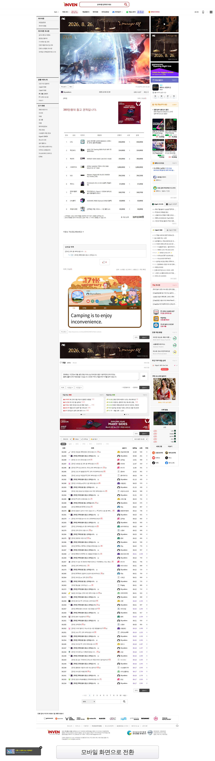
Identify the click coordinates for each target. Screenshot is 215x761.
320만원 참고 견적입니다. (84, 581)
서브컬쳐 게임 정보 (45, 133)
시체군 (122, 577)
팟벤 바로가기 (43, 109)
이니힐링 (92, 301)
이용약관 (86, 726)
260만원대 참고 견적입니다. (85, 636)
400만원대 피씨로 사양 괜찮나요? (84, 609)
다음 (124, 695)
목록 (139, 98)
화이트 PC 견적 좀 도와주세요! (83, 601)
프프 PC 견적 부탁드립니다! (82, 632)
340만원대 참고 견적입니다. (85, 620)
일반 (70, 444)
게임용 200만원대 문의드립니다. (84, 452)
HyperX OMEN (43, 136)
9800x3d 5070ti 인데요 (80, 507)
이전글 (78, 387)
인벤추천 (99, 444)
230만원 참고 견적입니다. (84, 503)
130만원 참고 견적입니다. (84, 487)
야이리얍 (123, 609)
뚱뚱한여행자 (124, 511)
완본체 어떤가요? (79, 538)
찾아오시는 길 (135, 726)
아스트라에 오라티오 (45, 153)
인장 (74, 308)
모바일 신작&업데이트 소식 (47, 52)
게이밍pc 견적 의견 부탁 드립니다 (84, 593)
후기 (90, 444)
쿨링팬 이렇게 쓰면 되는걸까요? (84, 667)
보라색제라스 (124, 526)
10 (120, 695)
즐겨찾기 (95, 439)
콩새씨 (122, 471)
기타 (107, 444)
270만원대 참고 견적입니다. (85, 589)
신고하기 (129, 269)
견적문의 (76, 624)
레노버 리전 (42, 140)
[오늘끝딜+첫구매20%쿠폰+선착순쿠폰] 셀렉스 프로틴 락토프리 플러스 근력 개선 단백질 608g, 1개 (165, 304)
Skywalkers (67, 92)
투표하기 (165, 369)
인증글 (77, 439)
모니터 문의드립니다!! (80, 460)
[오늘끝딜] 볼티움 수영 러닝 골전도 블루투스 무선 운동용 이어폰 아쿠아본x (165, 293)
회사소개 (69, 726)
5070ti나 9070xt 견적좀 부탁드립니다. (85, 546)
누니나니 (123, 660)
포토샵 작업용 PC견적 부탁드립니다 (85, 475)
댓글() (144, 98)
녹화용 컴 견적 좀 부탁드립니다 (83, 464)
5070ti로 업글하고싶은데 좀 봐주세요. (85, 573)
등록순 (69, 363)
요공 (121, 652)
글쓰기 (144, 433)
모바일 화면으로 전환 (107, 752)
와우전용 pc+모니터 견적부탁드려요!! (85, 518)
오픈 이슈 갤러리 (44, 83)
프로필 (84, 308)
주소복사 (64, 332)
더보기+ (102, 395)
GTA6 (40, 156)
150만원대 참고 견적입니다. (85, 515)
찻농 (121, 507)
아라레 (122, 464)
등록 (143, 376)
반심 (121, 679)
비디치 (122, 467)
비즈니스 (77, 726)
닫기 (40, 747)
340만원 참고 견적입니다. (84, 640)
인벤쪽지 (88, 301)
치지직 (41, 113)
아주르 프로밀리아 (44, 150)
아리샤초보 (123, 566)
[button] (81, 414)
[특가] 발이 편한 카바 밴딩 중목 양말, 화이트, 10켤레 (165, 289)
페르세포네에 (124, 554)
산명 (121, 601)
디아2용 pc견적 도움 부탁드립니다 (84, 483)
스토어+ (174, 104)
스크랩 (122, 269)
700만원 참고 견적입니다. (84, 534)
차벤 (40, 116)
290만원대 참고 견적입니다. (85, 683)
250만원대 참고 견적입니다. (85, 456)
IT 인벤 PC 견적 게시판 (142, 87)
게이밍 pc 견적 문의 (80, 577)
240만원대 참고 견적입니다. (85, 648)
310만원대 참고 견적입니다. (85, 550)
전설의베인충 (124, 452)
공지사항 (144, 726)
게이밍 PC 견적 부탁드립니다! (83, 644)
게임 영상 (42, 130)
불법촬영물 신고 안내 (122, 726)
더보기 (97, 301)
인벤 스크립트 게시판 (45, 48)
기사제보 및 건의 (44, 41)
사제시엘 (123, 499)
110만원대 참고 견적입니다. (85, 664)
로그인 (196, 12)
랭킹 (95, 308)
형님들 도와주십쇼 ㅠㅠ (81, 585)
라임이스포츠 (124, 491)
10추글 (86, 439)
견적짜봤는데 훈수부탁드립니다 (84, 526)
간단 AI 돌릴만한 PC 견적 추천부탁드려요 (87, 471)
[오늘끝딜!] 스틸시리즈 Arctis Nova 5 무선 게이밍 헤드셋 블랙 (165, 300)
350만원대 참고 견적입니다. (85, 597)
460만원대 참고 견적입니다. (85, 522)
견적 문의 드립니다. (80, 530)
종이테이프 (123, 475)
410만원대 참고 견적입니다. (85, 495)
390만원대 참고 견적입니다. (85, 613)
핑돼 (121, 538)
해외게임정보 (43, 126)
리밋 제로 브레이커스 (45, 146)
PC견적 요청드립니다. (80, 499)
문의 (77, 444)
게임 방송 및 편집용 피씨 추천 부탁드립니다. (88, 491)
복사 (71, 86)
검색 (124, 701)
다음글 (69, 387)
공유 (117, 269)
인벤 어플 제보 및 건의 (46, 45)
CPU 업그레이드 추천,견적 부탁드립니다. (87, 467)
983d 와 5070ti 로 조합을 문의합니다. (85, 554)
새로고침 (146, 363)
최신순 (75, 363)
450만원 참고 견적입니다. (84, 569)
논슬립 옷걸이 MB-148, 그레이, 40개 (163, 297)
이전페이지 (126, 387)
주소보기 (64, 86)
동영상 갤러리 (43, 38)
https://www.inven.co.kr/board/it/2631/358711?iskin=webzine (85, 331)
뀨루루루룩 (123, 593)
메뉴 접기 (133, 308)
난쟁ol (122, 530)
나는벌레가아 (124, 667)
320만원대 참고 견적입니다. (85, 542)
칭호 (105, 308)
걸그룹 (41, 119)
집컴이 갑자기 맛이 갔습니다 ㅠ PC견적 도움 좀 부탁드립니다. (94, 511)
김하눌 (122, 460)
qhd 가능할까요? (79, 616)
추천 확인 (143, 269)
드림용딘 (123, 483)
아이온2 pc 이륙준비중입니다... (83, 652)
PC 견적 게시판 (43, 97)
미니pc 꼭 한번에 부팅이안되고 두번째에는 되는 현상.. (91, 562)
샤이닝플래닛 (124, 671)
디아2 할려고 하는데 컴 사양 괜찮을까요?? (87, 628)
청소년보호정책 (109, 726)
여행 (40, 123)
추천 (83, 444)
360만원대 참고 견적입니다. (85, 479)
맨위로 (135, 387)
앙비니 (122, 644)
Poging (122, 585)
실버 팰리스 (42, 143)
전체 (63, 444)
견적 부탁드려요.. (79, 566)
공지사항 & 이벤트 (44, 35)
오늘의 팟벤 (42, 90)
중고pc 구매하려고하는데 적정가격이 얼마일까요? (90, 660)
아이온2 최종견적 (79, 671)
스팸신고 (136, 269)
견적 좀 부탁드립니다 (75, 251)
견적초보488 (124, 632)
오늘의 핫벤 (42, 87)
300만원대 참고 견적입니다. (85, 675)
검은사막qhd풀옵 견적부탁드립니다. (85, 679)
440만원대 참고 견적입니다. (85, 558)
